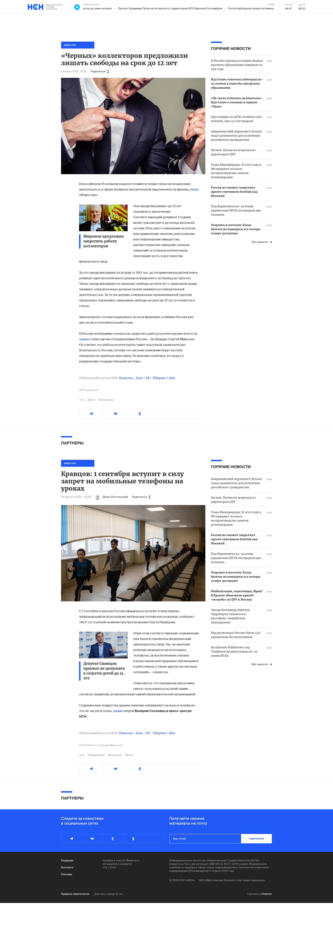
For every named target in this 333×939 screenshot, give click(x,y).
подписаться (256, 838)
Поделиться (98, 71)
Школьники (114, 755)
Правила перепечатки (75, 894)
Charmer (266, 894)
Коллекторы (106, 400)
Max (172, 378)
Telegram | (160, 378)
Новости (126, 378)
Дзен (139, 378)
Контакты (67, 867)
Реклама (66, 874)
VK (148, 378)
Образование (96, 755)
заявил (84, 339)
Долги (91, 400)
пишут (194, 189)
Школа (129, 755)
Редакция (67, 860)
